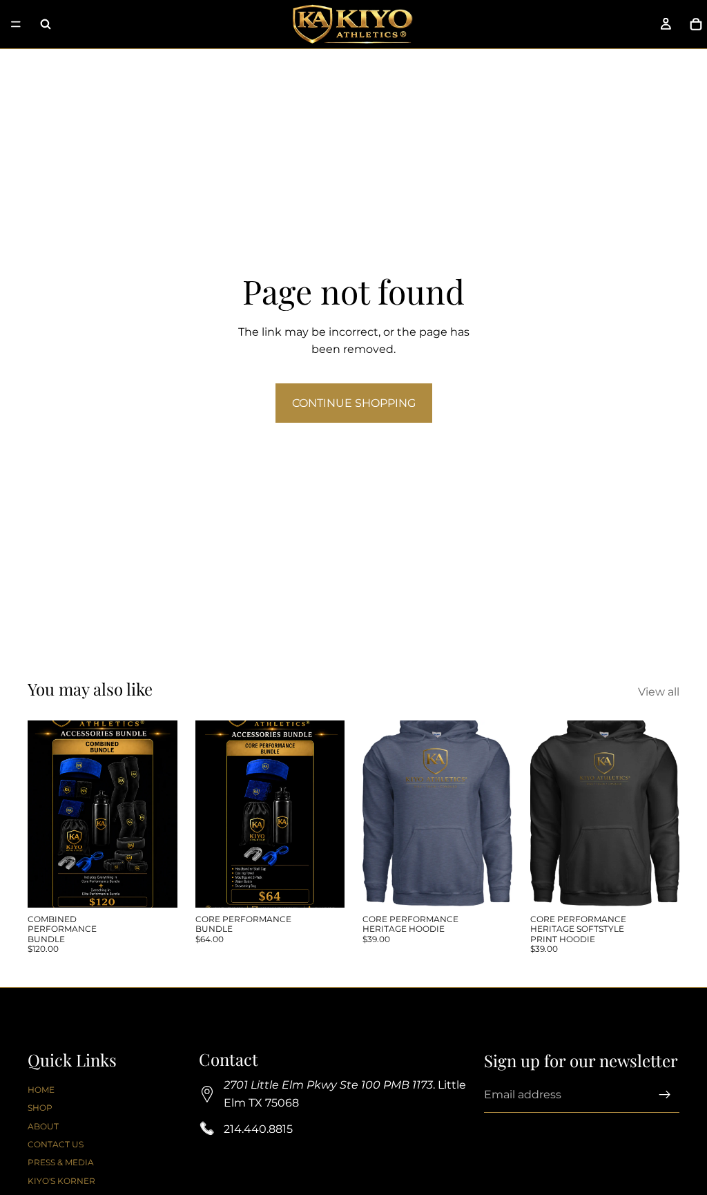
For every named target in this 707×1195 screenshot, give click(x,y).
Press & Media (61, 1163)
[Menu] (16, 24)
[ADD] (156, 886)
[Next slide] (497, 814)
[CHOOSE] (490, 886)
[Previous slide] (377, 814)
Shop (40, 1108)
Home (41, 1089)
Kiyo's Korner (61, 1181)
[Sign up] (664, 1095)
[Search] (45, 24)
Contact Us (56, 1144)
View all (658, 691)
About (43, 1126)
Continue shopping (354, 403)
